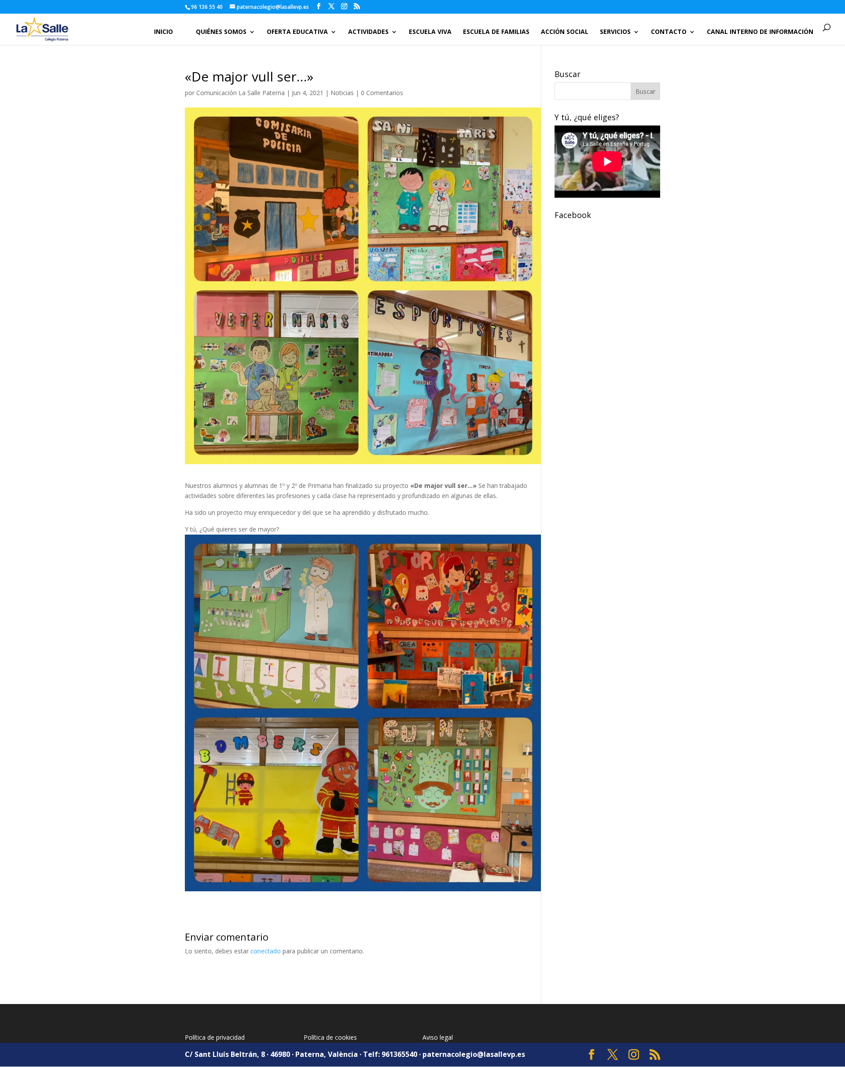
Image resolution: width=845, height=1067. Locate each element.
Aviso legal (437, 1037)
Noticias (342, 93)
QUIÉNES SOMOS (221, 32)
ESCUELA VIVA (430, 32)
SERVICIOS (615, 32)
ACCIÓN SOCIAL (564, 32)
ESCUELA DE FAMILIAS (496, 32)
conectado (265, 951)
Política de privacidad (215, 1037)
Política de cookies (330, 1037)
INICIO (163, 32)
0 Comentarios (382, 93)
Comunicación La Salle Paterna (240, 93)
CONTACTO (669, 32)
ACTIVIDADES (368, 32)
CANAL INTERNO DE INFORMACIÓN (760, 32)
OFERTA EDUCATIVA (297, 32)
